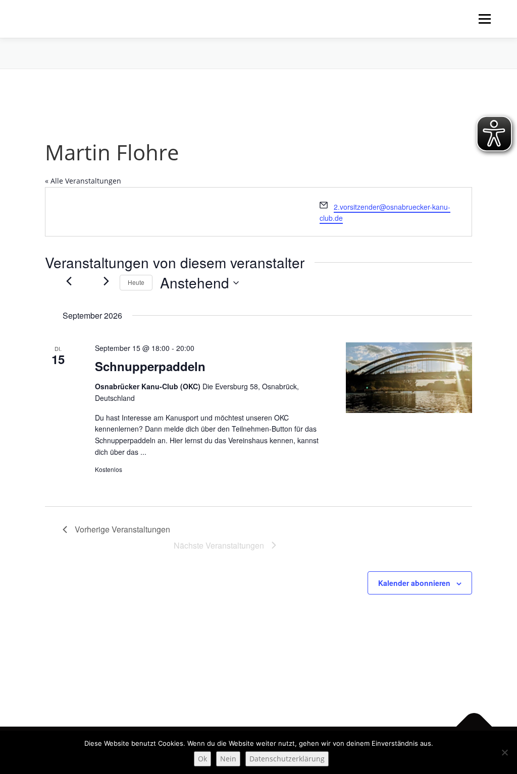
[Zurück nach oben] (474, 727)
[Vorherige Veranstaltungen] (69, 281)
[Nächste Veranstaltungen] (106, 281)
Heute (136, 282)
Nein (228, 758)
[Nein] (504, 752)
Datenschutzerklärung (287, 758)
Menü (484, 19)
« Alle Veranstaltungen (83, 181)
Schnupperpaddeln (150, 366)
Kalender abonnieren (414, 583)
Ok (202, 758)
